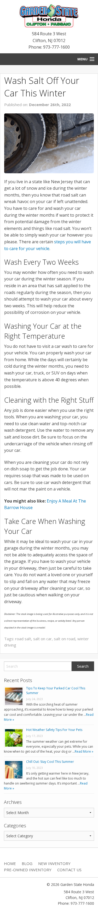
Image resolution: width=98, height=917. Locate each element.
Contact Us (69, 869)
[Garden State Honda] (49, 16)
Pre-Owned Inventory (27, 869)
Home (10, 863)
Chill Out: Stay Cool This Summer (50, 761)
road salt (23, 638)
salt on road (64, 638)
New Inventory (54, 863)
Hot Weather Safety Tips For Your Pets (54, 730)
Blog (27, 863)
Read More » (84, 751)
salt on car (42, 638)
